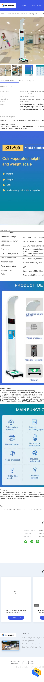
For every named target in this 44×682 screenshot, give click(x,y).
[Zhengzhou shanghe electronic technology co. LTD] (27, 542)
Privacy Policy (14, 663)
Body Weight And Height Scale (32, 647)
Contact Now (16, 618)
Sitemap (30, 661)
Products (32, 5)
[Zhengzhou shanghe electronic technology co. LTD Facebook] (1, 642)
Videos (39, 5)
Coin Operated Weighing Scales (32, 644)
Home (24, 5)
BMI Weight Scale (28, 641)
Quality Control (15, 661)
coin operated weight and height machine (13, 510)
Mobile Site (30, 663)
